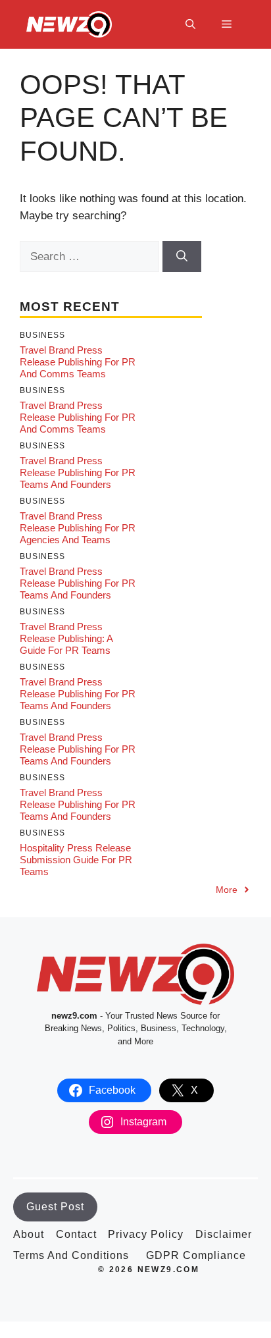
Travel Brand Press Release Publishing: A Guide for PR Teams (66, 638)
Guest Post (55, 1206)
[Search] (181, 257)
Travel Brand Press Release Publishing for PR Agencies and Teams (78, 527)
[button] (190, 24)
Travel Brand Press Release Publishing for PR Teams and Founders (78, 472)
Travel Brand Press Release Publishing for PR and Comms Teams (78, 361)
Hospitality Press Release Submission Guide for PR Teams (76, 859)
